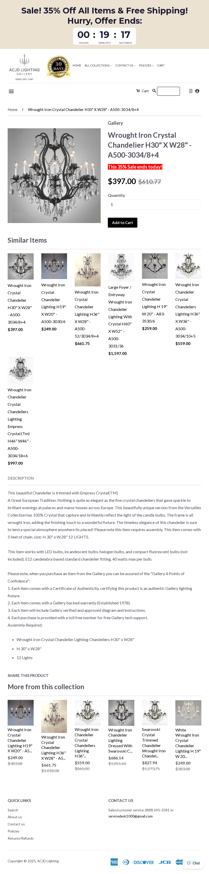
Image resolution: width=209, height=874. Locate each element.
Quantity (116, 195)
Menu (12, 91)
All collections (97, 65)
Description (21, 478)
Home (77, 65)
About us (15, 817)
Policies (145, 65)
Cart (161, 65)
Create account (197, 91)
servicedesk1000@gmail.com (130, 816)
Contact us (124, 65)
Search (13, 810)
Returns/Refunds (21, 838)
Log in (190, 91)
